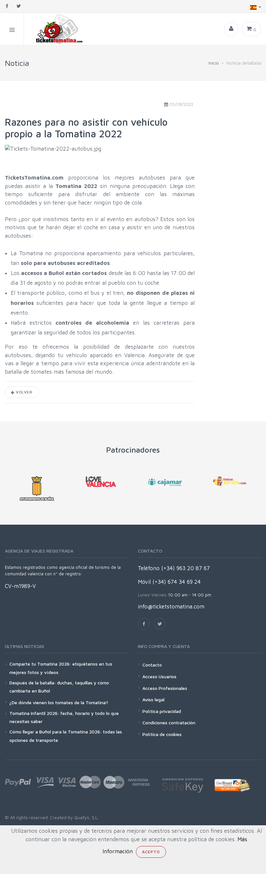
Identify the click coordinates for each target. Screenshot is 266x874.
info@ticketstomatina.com (171, 606)
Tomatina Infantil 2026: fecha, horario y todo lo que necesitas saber (64, 717)
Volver (23, 392)
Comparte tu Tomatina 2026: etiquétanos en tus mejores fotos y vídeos (60, 668)
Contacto (152, 665)
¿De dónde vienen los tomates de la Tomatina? (58, 702)
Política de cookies (162, 734)
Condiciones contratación (168, 722)
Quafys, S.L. (86, 817)
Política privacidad (161, 711)
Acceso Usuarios (159, 676)
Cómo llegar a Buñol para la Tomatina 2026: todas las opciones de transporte (65, 736)
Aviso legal (153, 699)
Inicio (214, 63)
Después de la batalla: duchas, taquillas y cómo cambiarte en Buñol (59, 686)
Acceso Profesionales (164, 688)
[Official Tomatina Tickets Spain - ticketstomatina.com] (54, 29)
